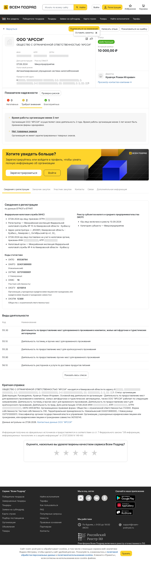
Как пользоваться (49, 505)
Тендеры (6, 505)
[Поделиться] (91, 39)
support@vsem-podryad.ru (131, 526)
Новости (44, 518)
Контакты (44, 531)
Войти (96, 7)
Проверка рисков (50, 93)
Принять (126, 553)
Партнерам (45, 526)
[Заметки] (86, 39)
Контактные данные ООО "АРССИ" (54, 422)
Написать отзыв (110, 29)
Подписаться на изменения (84, 28)
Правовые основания (50, 522)
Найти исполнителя (49, 496)
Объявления (8, 526)
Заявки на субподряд (13, 509)
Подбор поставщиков (13, 518)
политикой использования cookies (75, 555)
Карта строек (9, 513)
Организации (8, 522)
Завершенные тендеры (14, 501)
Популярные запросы (51, 513)
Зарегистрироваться (23, 172)
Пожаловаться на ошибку (134, 29)
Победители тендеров (13, 496)
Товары (6, 531)
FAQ (42, 509)
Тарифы (44, 501)
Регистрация (114, 7)
